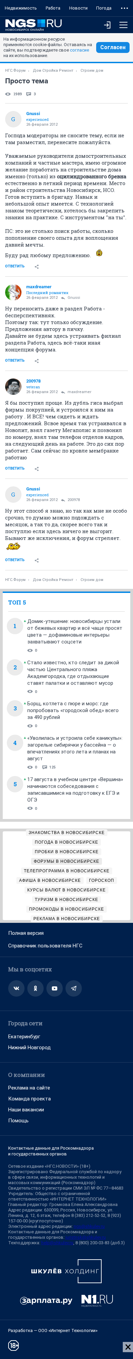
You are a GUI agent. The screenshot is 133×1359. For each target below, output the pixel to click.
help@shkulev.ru (57, 1242)
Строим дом (91, 70)
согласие (79, 50)
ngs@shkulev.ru (89, 1226)
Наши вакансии (26, 1110)
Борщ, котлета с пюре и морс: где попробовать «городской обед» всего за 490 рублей (73, 710)
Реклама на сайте (29, 1088)
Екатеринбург (24, 1037)
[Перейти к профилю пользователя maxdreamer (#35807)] (13, 292)
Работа (53, 8)
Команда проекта (29, 1099)
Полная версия (26, 933)
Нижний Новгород (29, 1047)
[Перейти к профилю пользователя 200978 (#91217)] (13, 386)
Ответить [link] (15, 266)
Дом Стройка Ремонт (53, 70)
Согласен (112, 47)
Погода (104, 8)
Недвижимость (21, 8)
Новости (78, 8)
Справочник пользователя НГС (45, 946)
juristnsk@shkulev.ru (85, 1237)
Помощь (18, 1121)
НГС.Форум (15, 70)
